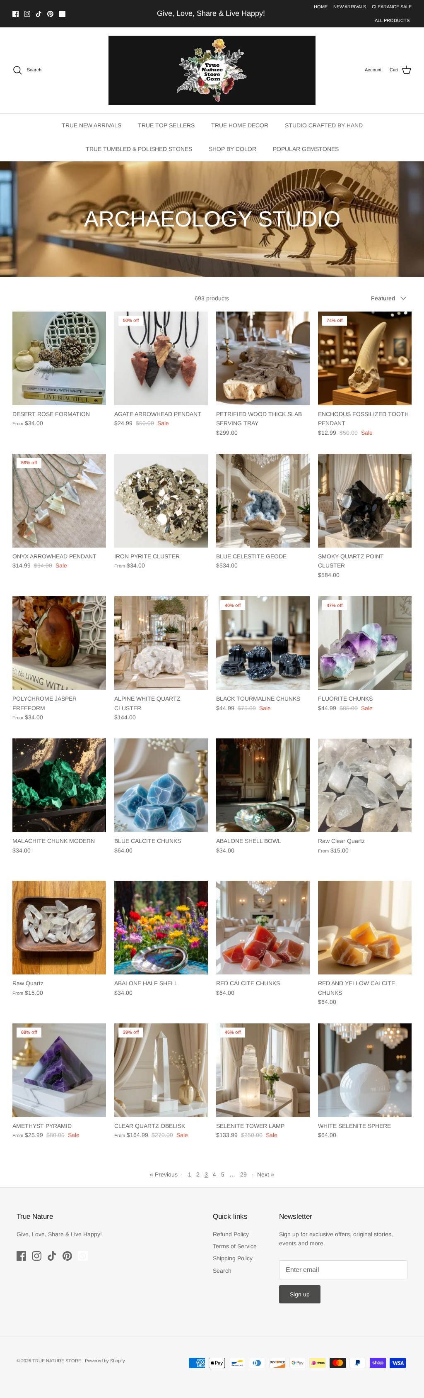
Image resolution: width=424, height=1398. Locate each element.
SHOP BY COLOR (232, 149)
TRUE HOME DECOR (239, 125)
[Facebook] (15, 14)
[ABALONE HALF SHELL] (161, 927)
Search (222, 1270)
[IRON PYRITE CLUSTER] (161, 501)
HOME (321, 6)
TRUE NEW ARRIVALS (91, 125)
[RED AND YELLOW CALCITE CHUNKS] (365, 927)
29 (243, 1174)
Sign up (300, 1294)
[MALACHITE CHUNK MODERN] (59, 785)
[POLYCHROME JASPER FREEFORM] (59, 643)
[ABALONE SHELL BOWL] (263, 785)
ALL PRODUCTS (392, 20)
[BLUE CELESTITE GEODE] (263, 501)
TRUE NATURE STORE (57, 1360)
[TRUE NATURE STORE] (212, 70)
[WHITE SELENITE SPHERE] (365, 1070)
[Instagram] (27, 14)
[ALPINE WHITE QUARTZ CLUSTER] (161, 643)
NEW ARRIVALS (349, 6)
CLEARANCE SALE (392, 6)
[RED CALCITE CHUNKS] (263, 927)
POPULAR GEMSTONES (306, 149)
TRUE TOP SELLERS (166, 125)
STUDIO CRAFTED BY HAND (324, 125)
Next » (265, 1174)
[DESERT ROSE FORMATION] (59, 358)
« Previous (164, 1174)
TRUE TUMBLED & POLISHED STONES (139, 149)
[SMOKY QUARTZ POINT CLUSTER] (365, 501)
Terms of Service (235, 1246)
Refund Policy (231, 1234)
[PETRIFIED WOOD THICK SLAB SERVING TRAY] (263, 358)
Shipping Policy (233, 1258)
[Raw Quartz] (59, 927)
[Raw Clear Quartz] (365, 785)
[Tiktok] (39, 14)
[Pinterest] (50, 14)
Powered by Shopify (105, 1360)
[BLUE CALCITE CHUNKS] (161, 785)
